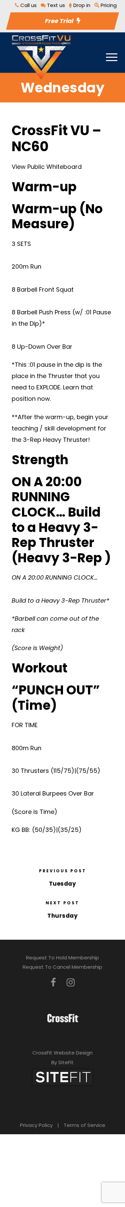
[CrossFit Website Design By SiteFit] (62, 1076)
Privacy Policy (36, 1125)
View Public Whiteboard (47, 167)
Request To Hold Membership (62, 957)
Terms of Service (84, 1125)
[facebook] (53, 982)
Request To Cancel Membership (62, 966)
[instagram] (71, 982)
